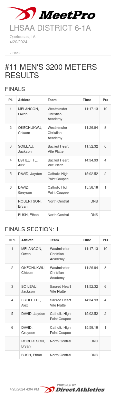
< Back (15, 52)
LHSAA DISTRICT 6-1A (50, 27)
